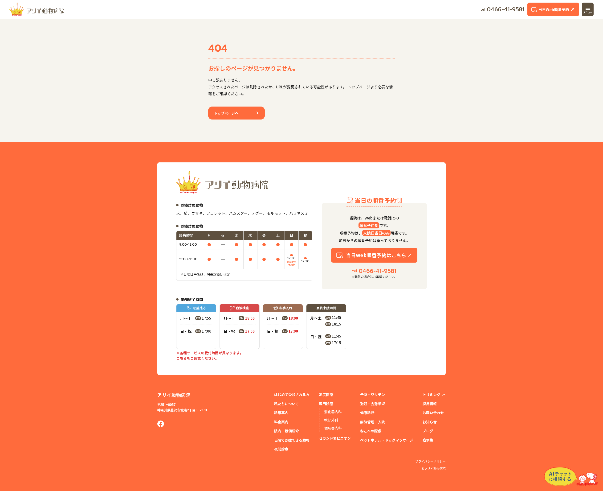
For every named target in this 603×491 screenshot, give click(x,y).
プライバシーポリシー (430, 461)
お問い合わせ (433, 412)
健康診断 (367, 412)
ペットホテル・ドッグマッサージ (386, 439)
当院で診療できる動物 (292, 439)
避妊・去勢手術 (372, 403)
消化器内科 (333, 411)
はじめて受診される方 (292, 394)
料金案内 (281, 421)
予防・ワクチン (372, 394)
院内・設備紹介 (286, 430)
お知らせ (430, 421)
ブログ (428, 430)
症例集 (428, 439)
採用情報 (430, 403)
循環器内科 (333, 427)
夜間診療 (281, 448)
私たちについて (286, 403)
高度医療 (326, 394)
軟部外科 (331, 419)
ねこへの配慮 (370, 430)
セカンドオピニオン (335, 438)
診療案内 (281, 412)
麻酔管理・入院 (372, 421)
